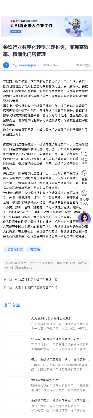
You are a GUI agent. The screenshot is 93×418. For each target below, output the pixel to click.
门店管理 (34, 249)
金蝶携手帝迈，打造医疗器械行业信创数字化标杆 (60, 400)
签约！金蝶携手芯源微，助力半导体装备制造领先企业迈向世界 (60, 359)
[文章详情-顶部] (46, 26)
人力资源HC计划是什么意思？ (51, 318)
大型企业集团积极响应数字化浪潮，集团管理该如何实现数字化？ (38, 287)
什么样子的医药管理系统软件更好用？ (57, 339)
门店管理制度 (14, 249)
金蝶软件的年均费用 (44, 380)
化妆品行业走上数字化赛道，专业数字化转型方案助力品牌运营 (38, 279)
